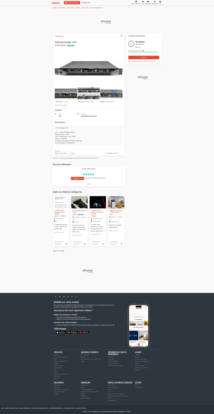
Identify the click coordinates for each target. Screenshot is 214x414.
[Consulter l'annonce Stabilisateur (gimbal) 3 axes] (79, 202)
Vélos (55, 369)
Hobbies (137, 355)
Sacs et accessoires (113, 363)
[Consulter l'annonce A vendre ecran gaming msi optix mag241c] (61, 202)
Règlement (27, 408)
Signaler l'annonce (112, 153)
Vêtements (111, 357)
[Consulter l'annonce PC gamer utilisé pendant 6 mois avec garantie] (98, 202)
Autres (138, 382)
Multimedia (62, 8)
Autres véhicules (58, 365)
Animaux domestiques (141, 359)
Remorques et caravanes (60, 374)
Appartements (85, 385)
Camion (56, 372)
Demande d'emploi (113, 387)
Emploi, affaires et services (120, 382)
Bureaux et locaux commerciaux (89, 391)
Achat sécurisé (9, 408)
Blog (16, 408)
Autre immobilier (85, 398)
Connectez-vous (77, 178)
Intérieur (83, 357)
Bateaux (56, 363)
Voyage (137, 363)
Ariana (78, 8)
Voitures (56, 355)
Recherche (59, 36)
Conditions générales (56, 408)
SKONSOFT (121, 411)
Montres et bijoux (112, 361)
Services (110, 389)
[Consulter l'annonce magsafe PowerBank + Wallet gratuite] (116, 202)
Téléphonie (57, 385)
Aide (2, 408)
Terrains (83, 394)
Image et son (57, 387)
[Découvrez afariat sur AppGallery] (84, 332)
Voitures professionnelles (60, 357)
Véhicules (58, 352)
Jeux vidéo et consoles (60, 391)
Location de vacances (86, 389)
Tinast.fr (128, 411)
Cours (109, 391)
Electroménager (85, 355)
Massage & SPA (112, 400)
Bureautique (140, 42)
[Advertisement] (103, 22)
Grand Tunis (70, 8)
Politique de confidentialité (40, 408)
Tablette (56, 394)
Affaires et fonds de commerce (116, 394)
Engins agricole (58, 367)
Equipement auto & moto (60, 361)
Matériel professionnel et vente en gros (118, 396)
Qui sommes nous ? (69, 408)
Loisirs (138, 352)
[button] (160, 3)
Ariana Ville (85, 8)
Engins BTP (57, 376)
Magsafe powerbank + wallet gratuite (115, 211)
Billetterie (137, 369)
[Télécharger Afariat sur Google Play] (72, 332)
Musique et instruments (141, 367)
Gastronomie (138, 387)
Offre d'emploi (112, 385)
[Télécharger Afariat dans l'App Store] (61, 332)
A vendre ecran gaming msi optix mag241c (59, 212)
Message (143, 57)
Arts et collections (140, 365)
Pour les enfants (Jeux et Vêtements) (91, 359)
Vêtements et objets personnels (117, 353)
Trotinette (56, 378)
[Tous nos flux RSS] (76, 296)
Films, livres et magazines (142, 361)
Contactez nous (81, 408)
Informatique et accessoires (61, 389)
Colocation (84, 396)
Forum (21, 408)
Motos (55, 359)
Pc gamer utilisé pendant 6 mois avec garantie (97, 212)
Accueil (55, 8)
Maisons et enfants (89, 352)
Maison (83, 387)
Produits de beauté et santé (115, 365)
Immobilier (85, 382)
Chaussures (111, 359)
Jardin (82, 361)
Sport (136, 357)
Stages (110, 398)
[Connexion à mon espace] (121, 36)
